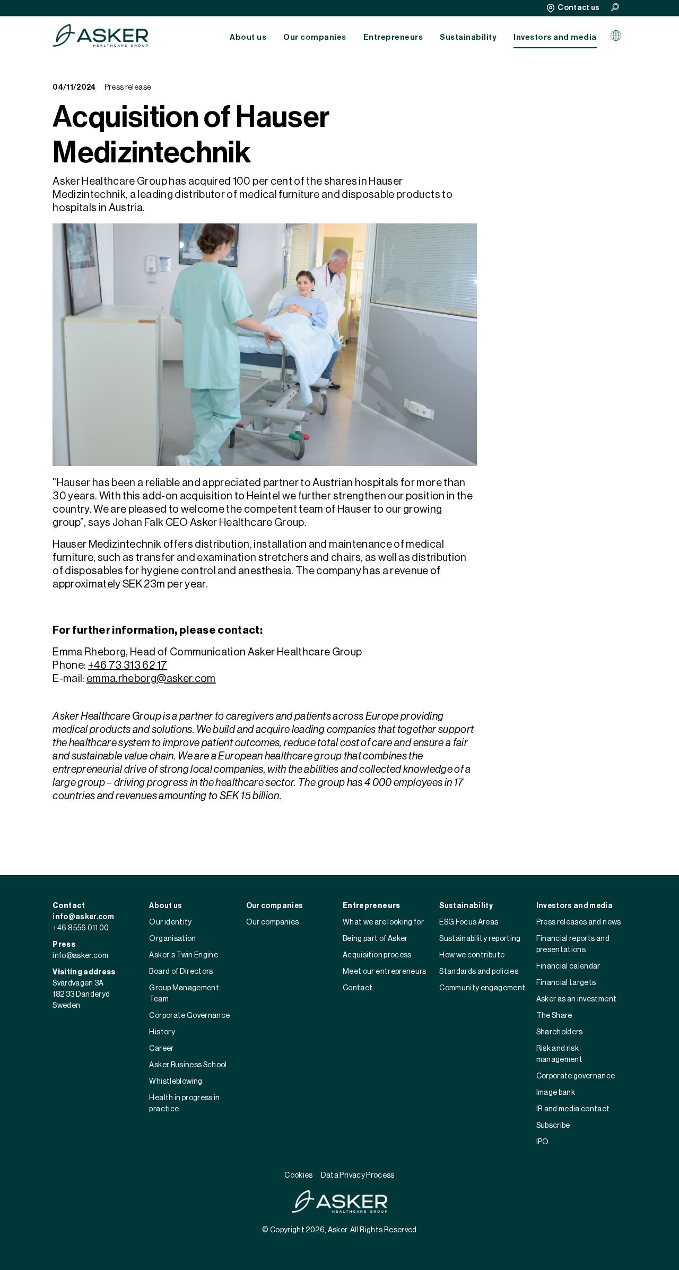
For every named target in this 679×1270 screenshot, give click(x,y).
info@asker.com (83, 917)
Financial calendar (568, 966)
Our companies (314, 37)
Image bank (556, 1092)
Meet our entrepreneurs (384, 971)
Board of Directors (181, 971)
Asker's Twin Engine (183, 955)
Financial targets (566, 983)
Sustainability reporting (479, 939)
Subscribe (553, 1125)
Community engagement (482, 988)
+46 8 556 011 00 (81, 928)
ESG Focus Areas (468, 922)
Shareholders (559, 1032)
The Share (554, 1016)
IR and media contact (573, 1109)
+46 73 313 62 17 (128, 665)
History (162, 1032)
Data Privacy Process (358, 1175)
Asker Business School (188, 1065)
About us (248, 37)
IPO (542, 1142)
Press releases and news (578, 922)
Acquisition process (377, 955)
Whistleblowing (175, 1081)
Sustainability (468, 37)
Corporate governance (575, 1076)
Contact (357, 988)
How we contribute (471, 955)
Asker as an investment (576, 999)
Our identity (170, 922)
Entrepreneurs (393, 37)
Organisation (172, 939)
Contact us (579, 8)
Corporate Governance (189, 1016)
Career (161, 1048)
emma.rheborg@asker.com (151, 678)
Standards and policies (478, 971)
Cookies (298, 1175)
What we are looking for (383, 922)
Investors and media (555, 37)
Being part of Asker (375, 939)
